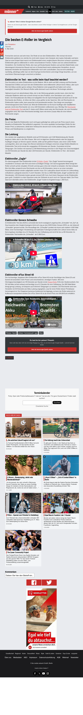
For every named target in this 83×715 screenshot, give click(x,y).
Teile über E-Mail (1, 57)
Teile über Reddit (2, 54)
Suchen (57, 402)
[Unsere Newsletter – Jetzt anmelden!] (41, 619)
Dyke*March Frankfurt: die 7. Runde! (58, 515)
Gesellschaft (28, 11)
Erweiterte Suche (42, 406)
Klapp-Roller (52, 282)
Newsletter (74, 657)
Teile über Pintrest (2, 50)
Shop (53, 7)
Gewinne (60, 11)
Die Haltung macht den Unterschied (57, 440)
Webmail (65, 657)
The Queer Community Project (18, 552)
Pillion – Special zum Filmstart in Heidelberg (22, 515)
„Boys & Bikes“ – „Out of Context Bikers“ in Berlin (60, 478)
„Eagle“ (45, 161)
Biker (41, 333)
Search (28, 6)
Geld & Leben (55, 11)
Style (50, 11)
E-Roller (40, 161)
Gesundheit (42, 11)
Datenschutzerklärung (47, 657)
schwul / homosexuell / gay (27, 333)
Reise (47, 11)
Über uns (8, 657)
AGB (58, 657)
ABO (25, 657)
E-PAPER (9, 358)
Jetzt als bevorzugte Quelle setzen (42, 31)
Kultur (37, 11)
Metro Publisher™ (44, 668)
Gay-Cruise (67, 11)
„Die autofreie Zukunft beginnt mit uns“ (21, 440)
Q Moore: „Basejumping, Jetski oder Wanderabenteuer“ (20, 478)
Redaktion (12, 44)
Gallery (40, 7)
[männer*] (12, 11)
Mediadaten (17, 657)
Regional (33, 11)
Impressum (33, 657)
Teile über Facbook (2, 43)
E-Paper (34, 7)
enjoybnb (72, 11)
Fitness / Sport (11, 333)
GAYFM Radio (47, 7)
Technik (8, 46)
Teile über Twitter (2, 46)
